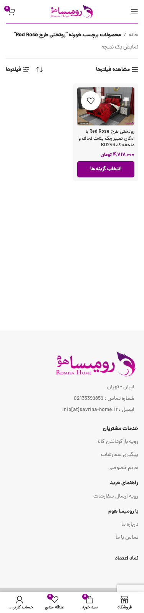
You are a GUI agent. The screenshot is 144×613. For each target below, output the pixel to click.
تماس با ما (127, 538)
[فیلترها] (115, 193)
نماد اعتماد (126, 559)
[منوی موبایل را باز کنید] (134, 11)
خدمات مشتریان (120, 429)
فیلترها (13, 70)
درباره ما (129, 525)
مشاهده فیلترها (113, 70)
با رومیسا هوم (123, 512)
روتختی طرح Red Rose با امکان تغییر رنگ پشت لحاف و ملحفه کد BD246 (106, 138)
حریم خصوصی (123, 468)
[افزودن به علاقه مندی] (90, 100)
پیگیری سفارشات (119, 455)
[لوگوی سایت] (72, 12)
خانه (133, 35)
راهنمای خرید (124, 483)
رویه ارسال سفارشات (115, 497)
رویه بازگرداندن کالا (118, 442)
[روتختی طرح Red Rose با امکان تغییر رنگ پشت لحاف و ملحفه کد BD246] (106, 106)
